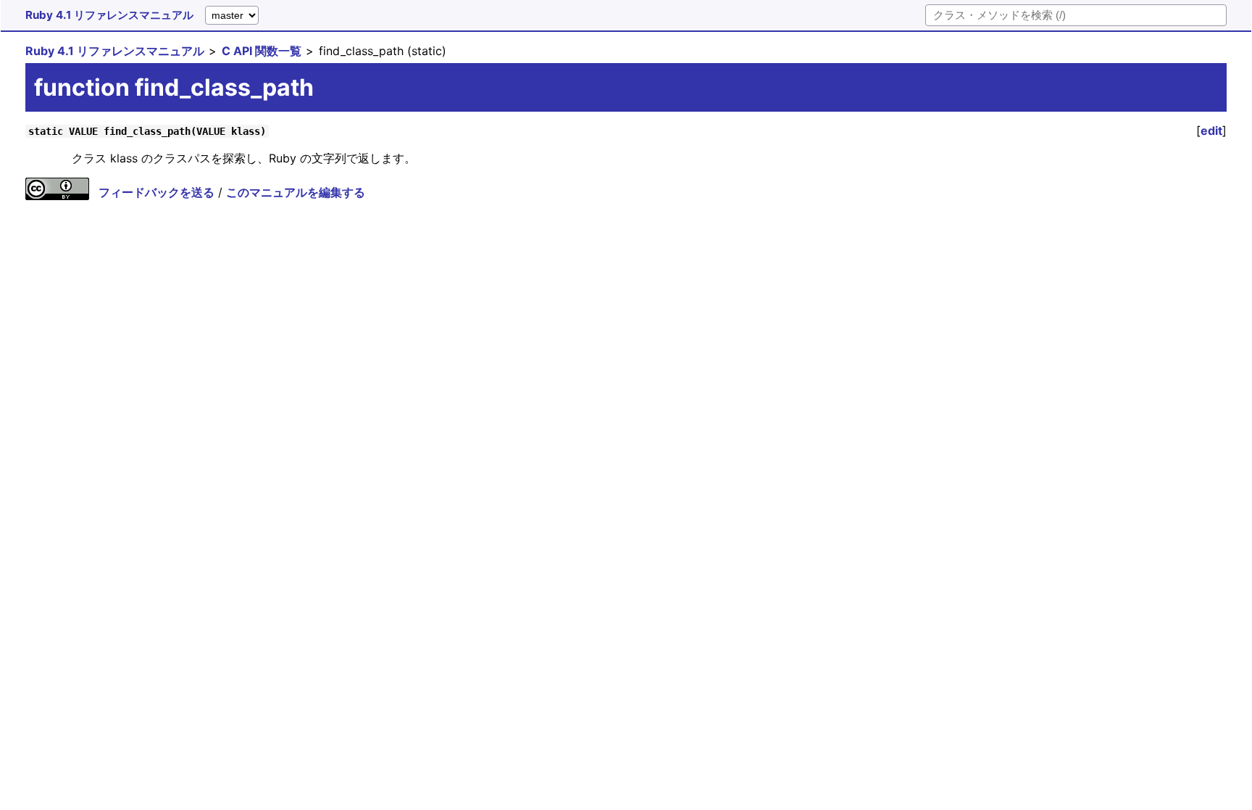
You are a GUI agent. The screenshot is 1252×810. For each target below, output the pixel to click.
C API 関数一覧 (261, 51)
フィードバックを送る (156, 192)
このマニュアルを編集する (295, 192)
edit (1211, 130)
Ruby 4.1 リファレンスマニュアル (109, 15)
